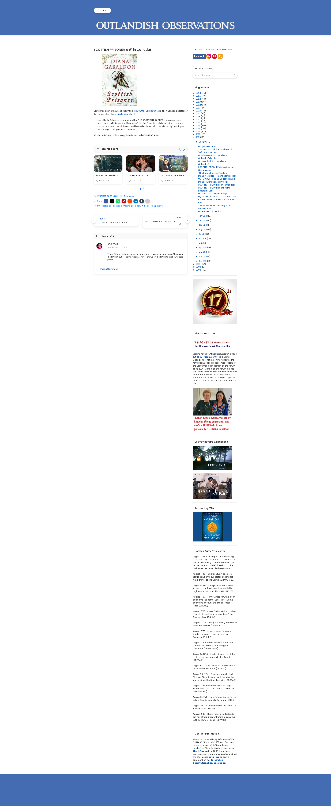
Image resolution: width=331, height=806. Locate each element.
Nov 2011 (203, 215)
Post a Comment (109, 269)
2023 (198, 101)
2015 (198, 125)
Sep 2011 (203, 224)
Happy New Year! (207, 146)
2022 (198, 104)
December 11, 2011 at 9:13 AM (118, 248)
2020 (198, 110)
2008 (198, 269)
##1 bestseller (104, 206)
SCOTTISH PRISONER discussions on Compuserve (216, 169)
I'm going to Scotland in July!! (213, 193)
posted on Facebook (125, 114)
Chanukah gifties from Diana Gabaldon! (212, 163)
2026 (198, 93)
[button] (106, 201)
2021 (198, 107)
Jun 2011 (203, 238)
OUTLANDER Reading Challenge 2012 (216, 178)
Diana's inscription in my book (213, 181)
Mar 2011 (203, 252)
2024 (198, 98)
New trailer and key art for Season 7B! (116, 175)
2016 (198, 122)
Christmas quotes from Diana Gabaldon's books (213, 157)
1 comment (129, 196)
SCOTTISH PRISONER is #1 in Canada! (216, 184)
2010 (198, 264)
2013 (198, 131)
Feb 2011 (203, 256)
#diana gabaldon (131, 206)
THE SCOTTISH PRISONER (146, 110)
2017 (198, 119)
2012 (198, 134)
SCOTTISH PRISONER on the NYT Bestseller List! (214, 189)
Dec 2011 (203, 141)
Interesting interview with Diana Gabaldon (183, 175)
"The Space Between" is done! (213, 173)
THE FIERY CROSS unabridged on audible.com (214, 207)
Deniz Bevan (113, 244)
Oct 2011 (203, 220)
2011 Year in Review (207, 152)
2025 (198, 95)
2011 (198, 137)
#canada (117, 206)
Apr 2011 (203, 247)
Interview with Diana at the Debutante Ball (217, 201)
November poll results (209, 211)
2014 (198, 128)
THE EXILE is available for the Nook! (215, 149)
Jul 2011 (202, 234)
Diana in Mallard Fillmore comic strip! (217, 175)
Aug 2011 (203, 229)
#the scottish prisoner (152, 206)
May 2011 (203, 242)
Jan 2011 (203, 261)
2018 (198, 116)
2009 (198, 266)
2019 (198, 113)
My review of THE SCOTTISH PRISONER (217, 196)
